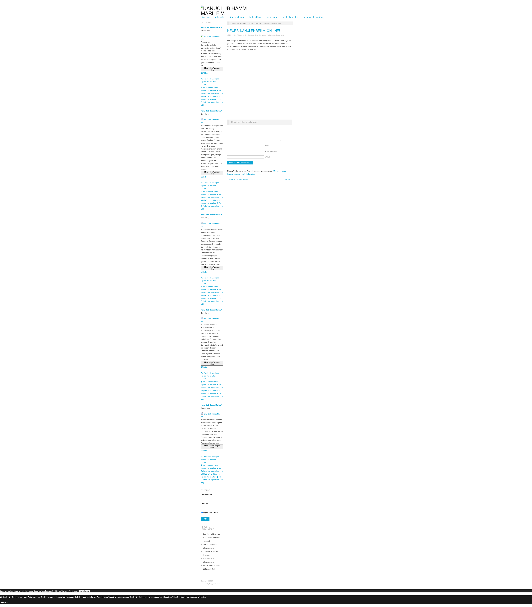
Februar (258, 23)
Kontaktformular (290, 17)
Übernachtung (237, 17)
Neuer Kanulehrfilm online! (253, 30)
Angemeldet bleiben (210, 512)
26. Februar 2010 (240, 35)
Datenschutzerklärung (313, 17)
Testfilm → (288, 179)
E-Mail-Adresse (271, 151)
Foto (205, 177)
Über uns (205, 17)
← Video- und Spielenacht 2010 (237, 179)
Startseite (243, 23)
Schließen (4, 602)
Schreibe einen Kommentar (257, 35)
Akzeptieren (84, 591)
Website (268, 157)
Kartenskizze (255, 17)
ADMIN (229, 35)
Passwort (204, 503)
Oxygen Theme (214, 584)
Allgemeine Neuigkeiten (276, 35)
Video (205, 73)
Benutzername (206, 494)
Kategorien (220, 17)
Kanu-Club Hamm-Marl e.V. (211, 27)
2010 (251, 23)
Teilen (204, 84)
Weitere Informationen (70, 591)
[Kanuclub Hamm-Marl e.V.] (230, 9)
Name (267, 146)
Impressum (272, 17)
